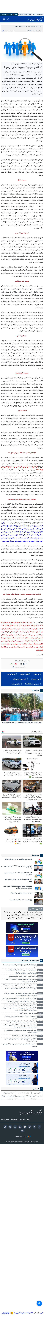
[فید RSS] (5, 1127)
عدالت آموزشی (11, 674)
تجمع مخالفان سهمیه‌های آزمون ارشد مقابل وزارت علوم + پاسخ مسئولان (21, 723)
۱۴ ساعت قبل (39, 1030)
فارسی (29, 14)
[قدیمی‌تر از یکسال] (22, 707)
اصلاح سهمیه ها (16, 684)
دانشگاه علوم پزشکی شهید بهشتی (16, 915)
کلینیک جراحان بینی (12, 1099)
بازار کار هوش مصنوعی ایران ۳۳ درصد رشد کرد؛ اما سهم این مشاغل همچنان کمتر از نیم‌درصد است (19, 1009)
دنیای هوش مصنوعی (36, 912)
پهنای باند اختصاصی (23, 1093)
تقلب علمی (19, 918)
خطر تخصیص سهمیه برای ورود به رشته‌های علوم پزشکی (18, 880)
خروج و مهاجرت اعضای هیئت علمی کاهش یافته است (21, 970)
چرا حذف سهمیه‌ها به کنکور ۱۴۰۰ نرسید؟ (21, 900)
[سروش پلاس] (29, 1127)
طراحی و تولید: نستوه (21, 1136)
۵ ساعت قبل (40, 976)
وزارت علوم (36, 674)
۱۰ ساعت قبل (40, 1005)
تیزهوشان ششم (11, 1096)
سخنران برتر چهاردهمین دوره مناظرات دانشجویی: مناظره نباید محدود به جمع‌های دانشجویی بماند (20, 1026)
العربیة (25, 14)
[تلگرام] (24, 1127)
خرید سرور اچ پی (20, 1096)
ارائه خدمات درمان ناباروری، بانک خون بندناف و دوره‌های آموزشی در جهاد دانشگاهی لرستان (20, 994)
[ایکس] (14, 1127)
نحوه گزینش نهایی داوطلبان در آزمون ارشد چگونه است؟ (21, 1005)
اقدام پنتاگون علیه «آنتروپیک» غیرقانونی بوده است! (22, 1002)
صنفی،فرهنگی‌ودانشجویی (35, 26)
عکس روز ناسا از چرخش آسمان (28, 1013)
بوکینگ (3, 1096)
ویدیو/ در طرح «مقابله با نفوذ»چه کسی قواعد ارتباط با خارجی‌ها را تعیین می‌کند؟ (21, 980)
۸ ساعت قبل (40, 993)
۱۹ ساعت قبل (40, 1039)
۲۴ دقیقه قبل (40, 965)
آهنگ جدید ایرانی (37, 1096)
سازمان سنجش (24, 674)
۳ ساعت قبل (40, 973)
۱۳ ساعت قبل (39, 1022)
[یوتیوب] (19, 1127)
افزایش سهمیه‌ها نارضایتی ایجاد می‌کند (21, 893)
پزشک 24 (28, 1096)
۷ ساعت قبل (40, 988)
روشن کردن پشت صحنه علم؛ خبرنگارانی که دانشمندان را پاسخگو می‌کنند (20, 1031)
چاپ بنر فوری (37, 1093)
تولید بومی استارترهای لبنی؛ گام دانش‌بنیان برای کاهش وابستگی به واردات (21, 1040)
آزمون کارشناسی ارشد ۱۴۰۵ (34, 915)
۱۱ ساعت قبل (40, 1008)
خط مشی (22, 1119)
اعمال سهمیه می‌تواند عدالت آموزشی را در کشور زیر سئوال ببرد (18, 874)
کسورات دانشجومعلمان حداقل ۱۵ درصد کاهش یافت (22, 1022)
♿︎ (39, 1303)
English (20, 14)
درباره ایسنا (14, 1119)
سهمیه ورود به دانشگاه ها (32, 684)
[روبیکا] (39, 1127)
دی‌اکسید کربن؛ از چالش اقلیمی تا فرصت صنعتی (23, 976)
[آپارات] (22, 1130)
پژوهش (26, 912)
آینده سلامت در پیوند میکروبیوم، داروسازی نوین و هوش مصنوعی (20, 1017)
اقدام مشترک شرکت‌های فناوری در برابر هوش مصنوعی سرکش (21, 989)
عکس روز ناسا (8, 912)
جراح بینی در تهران (8, 1093)
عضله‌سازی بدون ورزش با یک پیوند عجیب (24, 1036)
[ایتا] (34, 1127)
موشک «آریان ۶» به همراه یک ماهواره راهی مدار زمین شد (20, 985)
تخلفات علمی (11, 918)
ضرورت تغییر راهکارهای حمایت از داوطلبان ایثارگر (18, 859)
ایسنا (35, 19)
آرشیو (16, 14)
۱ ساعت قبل (40, 970)
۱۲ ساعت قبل (40, 1013)
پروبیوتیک (39, 918)
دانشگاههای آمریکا (29, 918)
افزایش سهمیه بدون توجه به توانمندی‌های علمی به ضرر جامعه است (16, 867)
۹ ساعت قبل (40, 1002)
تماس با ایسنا (5, 1119)
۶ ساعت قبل (40, 979)
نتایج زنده (4, 14)
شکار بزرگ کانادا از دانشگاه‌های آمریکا (26, 973)
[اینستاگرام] (10, 1127)
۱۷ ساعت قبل (39, 1035)
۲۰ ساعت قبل (40, 1044)
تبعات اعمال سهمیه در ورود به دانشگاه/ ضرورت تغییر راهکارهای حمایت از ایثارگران (17, 887)
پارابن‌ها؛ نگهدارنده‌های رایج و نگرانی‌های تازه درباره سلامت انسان (20, 966)
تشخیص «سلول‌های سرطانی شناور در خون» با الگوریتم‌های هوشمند (20, 1045)
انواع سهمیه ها (35, 679)
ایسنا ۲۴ (10, 14)
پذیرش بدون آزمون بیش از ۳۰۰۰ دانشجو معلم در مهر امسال (19, 998)
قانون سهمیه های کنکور (19, 679)
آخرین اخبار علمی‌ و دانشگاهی (30, 960)
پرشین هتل (34, 1099)
